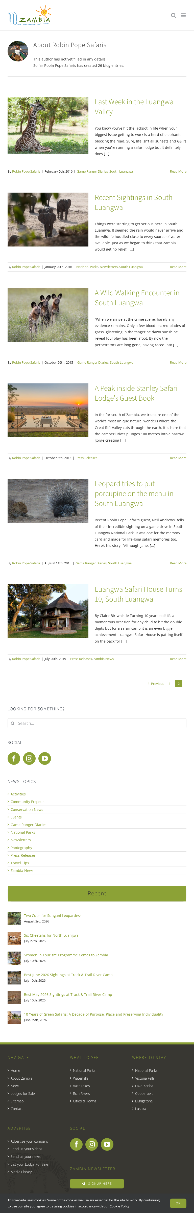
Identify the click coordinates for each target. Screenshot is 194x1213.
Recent (97, 893)
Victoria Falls (145, 1078)
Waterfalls (80, 1078)
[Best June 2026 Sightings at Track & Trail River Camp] (14, 974)
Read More (178, 171)
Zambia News (103, 658)
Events (16, 817)
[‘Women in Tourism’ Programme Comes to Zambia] (14, 954)
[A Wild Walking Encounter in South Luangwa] (48, 315)
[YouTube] (44, 758)
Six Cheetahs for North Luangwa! (52, 935)
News (15, 1085)
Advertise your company (29, 1141)
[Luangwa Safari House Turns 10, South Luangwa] (48, 611)
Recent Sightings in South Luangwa (134, 202)
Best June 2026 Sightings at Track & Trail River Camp (68, 974)
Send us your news (26, 1156)
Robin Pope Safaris (26, 171)
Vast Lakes (81, 1085)
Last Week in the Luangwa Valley (134, 106)
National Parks (87, 266)
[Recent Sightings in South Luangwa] (48, 219)
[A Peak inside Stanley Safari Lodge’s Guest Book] (48, 410)
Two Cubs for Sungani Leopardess (53, 915)
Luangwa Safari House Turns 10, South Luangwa (138, 594)
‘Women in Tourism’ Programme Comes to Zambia (66, 955)
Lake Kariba (144, 1085)
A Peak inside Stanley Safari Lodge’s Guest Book (136, 393)
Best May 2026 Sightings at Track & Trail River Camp (68, 994)
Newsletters (109, 266)
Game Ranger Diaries (92, 171)
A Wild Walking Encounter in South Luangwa (137, 297)
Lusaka (140, 1108)
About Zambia (21, 1078)
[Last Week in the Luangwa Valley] (48, 125)
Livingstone (144, 1101)
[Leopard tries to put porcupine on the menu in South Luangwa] (48, 501)
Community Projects (27, 801)
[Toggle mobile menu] (183, 15)
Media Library (21, 1171)
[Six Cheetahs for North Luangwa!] (14, 935)
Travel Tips (20, 862)
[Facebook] (14, 758)
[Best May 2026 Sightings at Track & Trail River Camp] (14, 994)
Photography (21, 847)
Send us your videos (26, 1148)
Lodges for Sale (23, 1093)
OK (178, 1203)
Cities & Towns (84, 1101)
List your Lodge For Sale (29, 1164)
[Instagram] (29, 758)
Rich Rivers (81, 1093)
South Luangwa (121, 171)
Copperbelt (144, 1093)
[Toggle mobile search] (173, 15)
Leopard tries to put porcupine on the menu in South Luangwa (134, 493)
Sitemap (17, 1101)
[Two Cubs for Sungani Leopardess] (14, 915)
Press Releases (86, 458)
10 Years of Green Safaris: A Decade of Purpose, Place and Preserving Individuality (93, 1014)
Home (15, 1070)
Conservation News (27, 809)
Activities (18, 794)
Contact (17, 1108)
